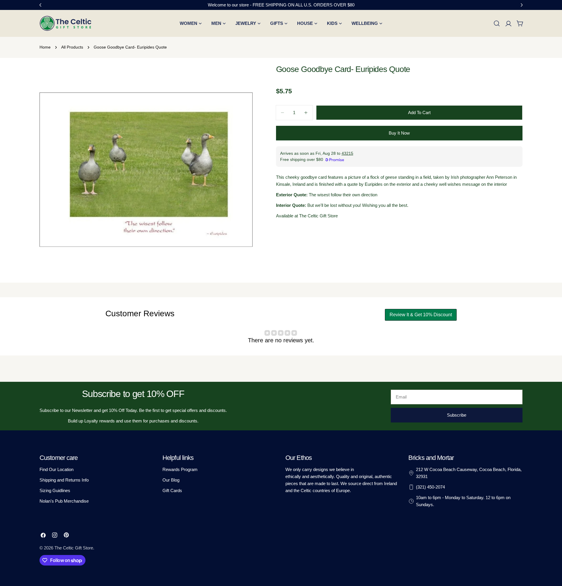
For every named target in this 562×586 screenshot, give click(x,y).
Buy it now (399, 132)
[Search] (497, 23)
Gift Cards (172, 490)
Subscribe (456, 415)
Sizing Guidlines (55, 490)
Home (45, 47)
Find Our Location (56, 469)
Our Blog (170, 479)
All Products (72, 47)
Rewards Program (180, 469)
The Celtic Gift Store (73, 547)
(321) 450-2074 (430, 486)
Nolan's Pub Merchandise (64, 501)
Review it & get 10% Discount (421, 314)
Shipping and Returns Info (64, 479)
